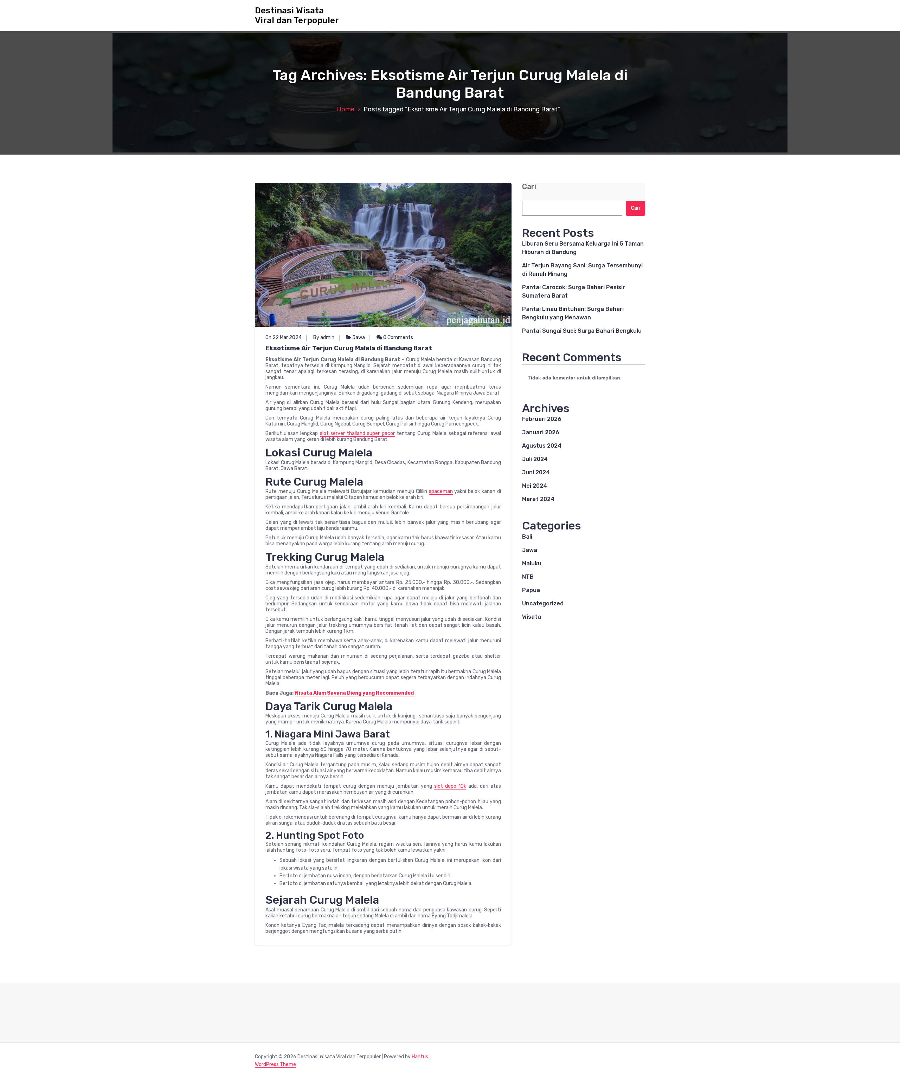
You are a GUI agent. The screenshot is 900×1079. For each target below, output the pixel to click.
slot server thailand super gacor (357, 433)
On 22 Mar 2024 (283, 337)
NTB (528, 576)
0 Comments (397, 337)
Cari (529, 187)
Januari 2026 (540, 432)
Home (345, 109)
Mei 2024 (534, 485)
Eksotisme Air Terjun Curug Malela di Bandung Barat (348, 348)
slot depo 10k (450, 786)
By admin (323, 337)
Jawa (358, 337)
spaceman (441, 491)
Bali (527, 536)
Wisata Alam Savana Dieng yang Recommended (354, 693)
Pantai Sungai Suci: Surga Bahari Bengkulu (582, 330)
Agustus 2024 (541, 445)
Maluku (531, 563)
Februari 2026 (541, 419)
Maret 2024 (538, 499)
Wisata (531, 616)
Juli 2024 (535, 459)
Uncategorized (543, 603)
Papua (531, 590)
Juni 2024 (536, 472)
